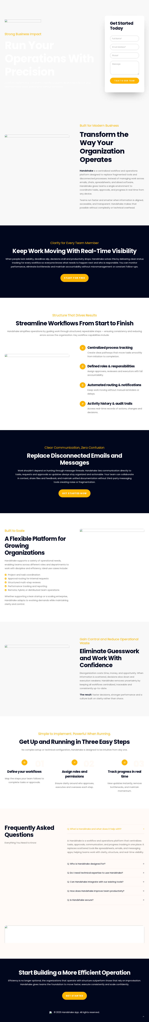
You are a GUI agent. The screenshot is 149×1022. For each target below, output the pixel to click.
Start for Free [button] (74, 277)
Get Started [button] (74, 995)
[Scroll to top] (143, 1016)
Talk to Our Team (124, 80)
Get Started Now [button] (74, 493)
